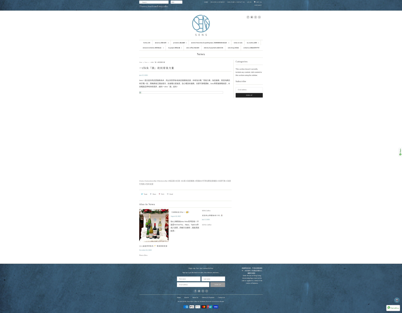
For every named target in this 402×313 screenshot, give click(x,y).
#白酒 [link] (183, 181)
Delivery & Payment (218, 2)
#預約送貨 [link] (149, 184)
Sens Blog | (233, 48)
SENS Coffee (206, 225)
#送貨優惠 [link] (190, 181)
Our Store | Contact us (236, 2)
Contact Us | (251, 48)
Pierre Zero (143, 255)
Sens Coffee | (192, 48)
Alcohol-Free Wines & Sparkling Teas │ (209, 43)
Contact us (221, 297)
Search (186, 297)
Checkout (258, 5)
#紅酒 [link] (177, 181)
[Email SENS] (259, 17)
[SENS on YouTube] (251, 17)
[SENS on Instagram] (255, 17)
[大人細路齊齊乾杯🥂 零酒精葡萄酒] (154, 226)
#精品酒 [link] (171, 181)
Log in (249, 2)
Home (206, 2)
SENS (184, 301)
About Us (195, 297)
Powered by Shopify (218, 301)
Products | (179, 43)
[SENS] (201, 26)
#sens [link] (141, 181)
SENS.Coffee (206, 210)
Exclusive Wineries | (152, 48)
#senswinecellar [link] (150, 181)
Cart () (258, 2)
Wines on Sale (238, 43)
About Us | (160, 43)
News (201, 54)
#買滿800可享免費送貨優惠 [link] (206, 181)
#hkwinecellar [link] (162, 181)
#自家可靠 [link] (221, 181)
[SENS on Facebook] (248, 17)
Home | (146, 43)
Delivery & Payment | (213, 48)
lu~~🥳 (180, 212)
